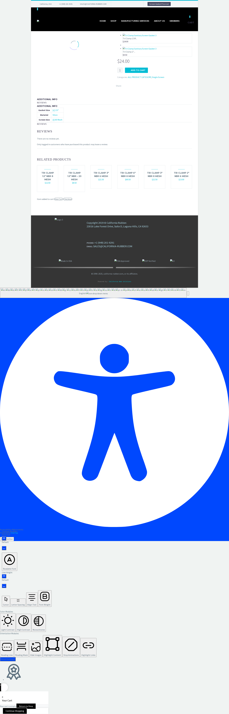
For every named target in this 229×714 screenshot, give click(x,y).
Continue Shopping (15, 710)
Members (175, 21)
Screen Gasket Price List (159, 4)
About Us (159, 21)
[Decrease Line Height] (4, 586)
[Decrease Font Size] (4, 548)
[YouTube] (137, 4)
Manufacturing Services (135, 21)
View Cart (58, 199)
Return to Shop (26, 706)
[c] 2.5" (56, 110)
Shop (113, 21)
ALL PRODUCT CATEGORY (139, 77)
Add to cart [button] (46, 188)
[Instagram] (129, 4)
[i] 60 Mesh (57, 119)
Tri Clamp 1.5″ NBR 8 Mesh (47, 176)
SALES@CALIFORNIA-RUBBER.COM (93, 4)
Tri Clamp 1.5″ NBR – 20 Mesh (74, 176)
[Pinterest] (133, 4)
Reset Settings (8, 659)
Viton (55, 115)
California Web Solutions (120, 281)
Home (103, 21)
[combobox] (93, 293)
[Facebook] (117, 4)
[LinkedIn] (121, 4)
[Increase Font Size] (4, 538)
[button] (188, 293)
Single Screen (158, 77)
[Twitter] (125, 4)
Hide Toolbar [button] (7, 539)
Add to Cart (138, 70)
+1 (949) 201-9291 (66, 4)
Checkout (67, 199)
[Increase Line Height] (4, 576)
